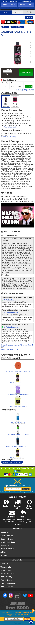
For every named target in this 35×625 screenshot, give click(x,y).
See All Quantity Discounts (25, 90)
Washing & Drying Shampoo (12, 462)
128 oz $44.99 (15, 104)
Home (5, 4)
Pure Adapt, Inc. (7, 587)
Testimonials (5, 567)
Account (22, 4)
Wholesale (4, 532)
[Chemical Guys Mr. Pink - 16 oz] (18, 39)
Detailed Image (17, 1)
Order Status (29, 507)
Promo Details (6, 580)
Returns (23, 517)
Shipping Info (17, 507)
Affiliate (3, 552)
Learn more (18, 623)
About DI (4, 564)
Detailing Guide (6, 539)
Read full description (10, 127)
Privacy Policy (6, 577)
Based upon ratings (8, 137)
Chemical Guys (17, 27)
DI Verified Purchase (10, 300)
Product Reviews (7, 549)
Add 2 (29, 86)
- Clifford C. (17, 525)
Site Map (4, 555)
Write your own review (10, 349)
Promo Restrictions (8, 583)
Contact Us (11, 517)
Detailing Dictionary (8, 542)
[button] (31, 622)
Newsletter (4, 545)
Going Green (5, 570)
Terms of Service (7, 574)
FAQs (5, 506)
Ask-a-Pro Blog (6, 536)
